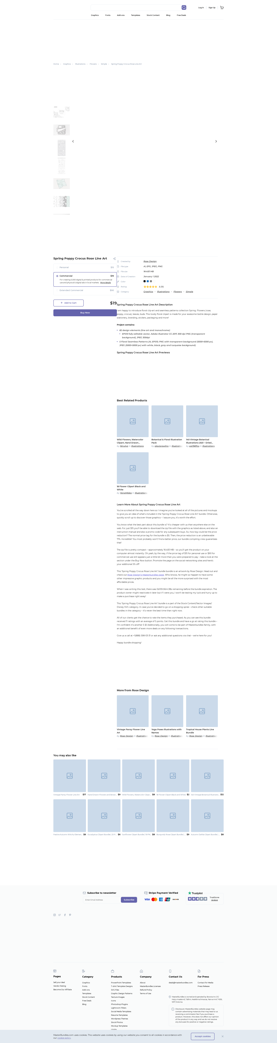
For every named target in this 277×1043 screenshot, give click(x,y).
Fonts (107, 15)
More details (105, 283)
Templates (135, 15)
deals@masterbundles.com (181, 983)
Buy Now (85, 312)
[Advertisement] (138, 39)
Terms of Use (145, 993)
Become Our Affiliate (62, 989)
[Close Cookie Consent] (223, 1036)
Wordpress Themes (119, 1019)
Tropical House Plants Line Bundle (200, 731)
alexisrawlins (162, 446)
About (142, 983)
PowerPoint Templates (121, 983)
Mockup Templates (119, 1026)
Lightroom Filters (118, 1008)
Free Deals (181, 15)
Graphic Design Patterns (121, 993)
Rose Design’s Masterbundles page (145, 575)
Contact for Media (205, 983)
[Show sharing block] (114, 258)
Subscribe (129, 899)
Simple (189, 291)
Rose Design (150, 261)
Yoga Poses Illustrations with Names (166, 731)
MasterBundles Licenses (150, 986)
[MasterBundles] (62, 7)
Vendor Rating (59, 986)
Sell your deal (59, 982)
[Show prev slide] (73, 141)
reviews (214, 900)
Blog (168, 15)
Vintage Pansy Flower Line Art (131, 731)
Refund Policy (146, 990)
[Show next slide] (216, 141)
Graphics (95, 15)
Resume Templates (119, 1015)
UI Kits (114, 1029)
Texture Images (118, 997)
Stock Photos (117, 1022)
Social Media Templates (121, 1011)
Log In (201, 7)
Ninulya (124, 446)
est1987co (194, 446)
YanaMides (126, 493)
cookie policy (64, 1038)
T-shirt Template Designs (122, 986)
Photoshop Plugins (119, 1004)
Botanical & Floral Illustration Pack (166, 441)
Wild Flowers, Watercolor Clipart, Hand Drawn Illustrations (130, 441)
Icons (113, 1001)
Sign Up (212, 7)
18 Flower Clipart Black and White (131, 488)
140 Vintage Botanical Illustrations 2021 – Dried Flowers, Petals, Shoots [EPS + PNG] (201, 441)
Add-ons (121, 15)
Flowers (178, 291)
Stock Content (153, 15)
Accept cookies (203, 1036)
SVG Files (115, 990)
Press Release (203, 986)
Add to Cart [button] (70, 303)
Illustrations (163, 291)
